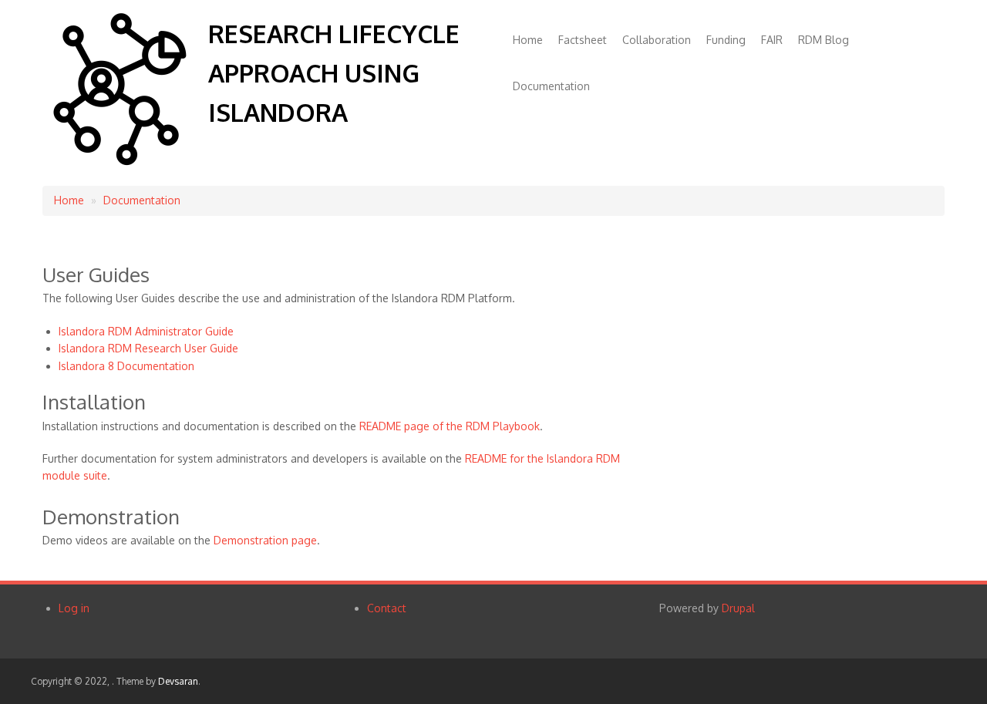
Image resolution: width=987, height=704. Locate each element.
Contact (386, 608)
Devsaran (178, 681)
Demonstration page (265, 540)
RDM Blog (823, 39)
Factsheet (582, 39)
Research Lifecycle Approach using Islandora (334, 73)
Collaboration (656, 39)
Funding (726, 39)
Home (528, 39)
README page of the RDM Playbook (449, 426)
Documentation (551, 86)
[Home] (119, 161)
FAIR (772, 39)
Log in (74, 608)
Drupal (738, 608)
